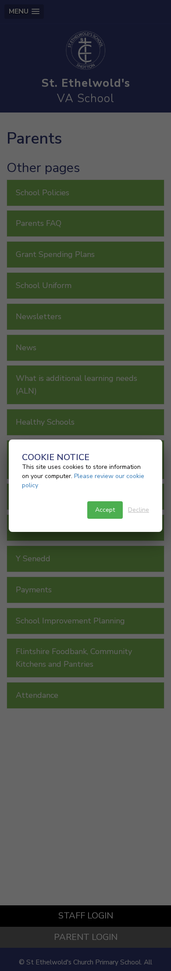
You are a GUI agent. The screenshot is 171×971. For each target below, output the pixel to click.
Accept (105, 510)
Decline (138, 510)
